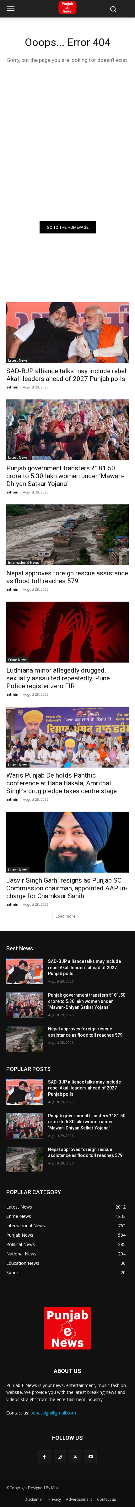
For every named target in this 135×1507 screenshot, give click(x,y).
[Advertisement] (67, 141)
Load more (65, 916)
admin (12, 387)
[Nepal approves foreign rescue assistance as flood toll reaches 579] (67, 534)
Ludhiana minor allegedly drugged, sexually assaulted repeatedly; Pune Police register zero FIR (58, 678)
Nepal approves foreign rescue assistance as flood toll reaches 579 (67, 577)
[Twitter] (75, 1456)
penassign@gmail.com (53, 1413)
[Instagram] (60, 1456)
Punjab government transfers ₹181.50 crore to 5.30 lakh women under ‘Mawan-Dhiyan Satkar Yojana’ (65, 476)
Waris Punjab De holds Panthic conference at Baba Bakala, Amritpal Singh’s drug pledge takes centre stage (61, 783)
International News (23, 562)
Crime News (17, 660)
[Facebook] (44, 1456)
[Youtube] (90, 1456)
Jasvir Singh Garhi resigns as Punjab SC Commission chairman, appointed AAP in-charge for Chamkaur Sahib (66, 888)
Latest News (18, 360)
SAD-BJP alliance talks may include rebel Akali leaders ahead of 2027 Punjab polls (66, 375)
